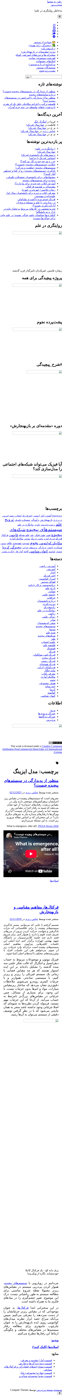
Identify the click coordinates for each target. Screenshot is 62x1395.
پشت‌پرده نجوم (47, 70)
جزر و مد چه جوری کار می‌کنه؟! (37, 161)
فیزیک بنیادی (48, 657)
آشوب (48, 515)
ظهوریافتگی (39, 535)
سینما (52, 629)
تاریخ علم (50, 588)
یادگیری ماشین (8, 552)
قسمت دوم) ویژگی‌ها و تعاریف (35, 1363)
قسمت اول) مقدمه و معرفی (36, 1360)
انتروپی (5, 516)
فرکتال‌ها (23, 1307)
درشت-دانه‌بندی (48, 525)
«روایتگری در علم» (45, 148)
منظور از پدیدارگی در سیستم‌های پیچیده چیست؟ (29, 91)
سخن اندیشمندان (46, 623)
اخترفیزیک (27, 516)
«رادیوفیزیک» (48, 48)
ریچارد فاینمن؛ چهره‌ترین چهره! (38, 189)
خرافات (51, 597)
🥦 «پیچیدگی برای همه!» (42, 45)
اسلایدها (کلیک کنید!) (45, 1347)
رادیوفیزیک (49, 607)
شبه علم (50, 632)
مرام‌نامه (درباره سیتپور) (42, 64)
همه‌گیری (58, 548)
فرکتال (4, 535)
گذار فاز (19, 551)
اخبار (52, 572)
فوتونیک (51, 648)
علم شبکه (24, 535)
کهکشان (59, 552)
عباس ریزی (48, 131)
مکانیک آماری (16, 538)
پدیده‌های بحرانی (29, 548)
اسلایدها (54, 880)
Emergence (57, 516)
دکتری (37, 525)
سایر (52, 619)
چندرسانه (50, 686)
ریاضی (51, 613)
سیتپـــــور (56, 4)
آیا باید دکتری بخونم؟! (43, 205)
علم (32, 535)
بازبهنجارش (46, 520)
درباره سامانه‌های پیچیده (42, 94)
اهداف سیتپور (48, 581)
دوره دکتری (49, 604)
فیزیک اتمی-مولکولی (44, 654)
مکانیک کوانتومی (50, 543)
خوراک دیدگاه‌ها (47, 716)
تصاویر (51, 591)
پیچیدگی (15, 547)
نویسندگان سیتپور (45, 67)
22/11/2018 (15, 919)
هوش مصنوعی (47, 683)
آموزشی (50, 569)
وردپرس (50, 719)
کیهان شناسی (38, 551)
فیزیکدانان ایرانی (46, 667)
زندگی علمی (48, 616)
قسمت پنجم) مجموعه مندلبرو (35, 1376)
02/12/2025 (15, 792)
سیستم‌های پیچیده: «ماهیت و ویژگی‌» (35, 167)
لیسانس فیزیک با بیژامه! (42, 158)
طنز (53, 638)
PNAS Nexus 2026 (48, 826)
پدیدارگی (42, 547)
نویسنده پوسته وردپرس (49, 1390)
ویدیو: (55, 1340)
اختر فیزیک (49, 575)
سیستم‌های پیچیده (44, 529)
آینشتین (36, 516)
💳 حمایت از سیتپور (44, 42)
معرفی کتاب (48, 673)
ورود (52, 710)
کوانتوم (52, 552)
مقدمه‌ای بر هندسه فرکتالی (40, 186)
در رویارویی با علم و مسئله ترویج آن (35, 202)
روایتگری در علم (25, 524)
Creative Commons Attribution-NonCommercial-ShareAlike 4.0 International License (32, 749)
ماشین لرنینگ (37, 539)
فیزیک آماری (49, 539)
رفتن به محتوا (54, 1)
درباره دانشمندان (46, 600)
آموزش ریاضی (47, 566)
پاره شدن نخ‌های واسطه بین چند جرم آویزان (31, 107)
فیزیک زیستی (48, 661)
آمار (42, 516)
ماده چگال (49, 670)
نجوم (34, 543)
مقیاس (27, 539)
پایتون (50, 547)
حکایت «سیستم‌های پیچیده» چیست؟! (35, 164)
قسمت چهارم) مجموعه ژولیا (36, 1373)
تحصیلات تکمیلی (22, 520)
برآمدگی (35, 520)
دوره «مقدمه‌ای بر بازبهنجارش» (38, 51)
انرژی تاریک (57, 520)
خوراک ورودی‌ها (46, 713)
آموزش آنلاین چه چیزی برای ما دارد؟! (35, 183)
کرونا (5, 547)
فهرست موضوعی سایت (42, 58)
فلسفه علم (49, 645)
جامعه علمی (48, 594)
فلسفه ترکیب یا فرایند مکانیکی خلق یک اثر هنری (29, 104)
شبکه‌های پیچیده (46, 635)
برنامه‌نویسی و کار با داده (41, 585)
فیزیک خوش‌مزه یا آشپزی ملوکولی (36, 199)
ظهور (48, 535)
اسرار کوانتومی (47, 578)
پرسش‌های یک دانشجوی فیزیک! (38, 155)
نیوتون (3, 543)
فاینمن (13, 535)
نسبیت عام (14, 543)
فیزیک (58, 538)
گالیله (26, 552)
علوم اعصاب (48, 642)
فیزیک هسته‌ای (47, 664)
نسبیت (25, 543)
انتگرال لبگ (40, 121)
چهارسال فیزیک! (35, 124)
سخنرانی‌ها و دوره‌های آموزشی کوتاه (35, 54)
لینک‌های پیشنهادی (45, 61)
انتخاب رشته (15, 516)
